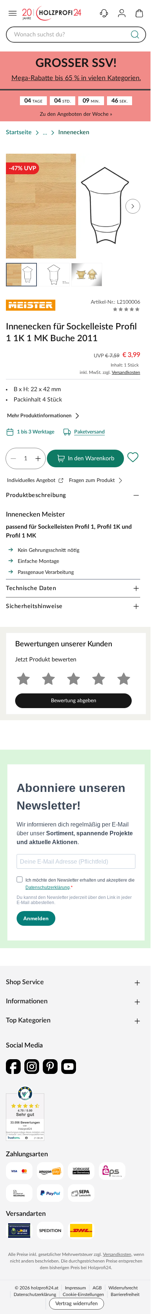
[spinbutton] (26, 458)
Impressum (75, 1288)
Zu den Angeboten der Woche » (76, 114)
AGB (97, 1288)
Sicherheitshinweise (34, 606)
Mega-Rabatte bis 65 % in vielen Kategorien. (76, 78)
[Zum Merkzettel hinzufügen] (132, 457)
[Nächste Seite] (132, 206)
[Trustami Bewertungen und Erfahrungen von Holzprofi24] (25, 1113)
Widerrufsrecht (123, 1288)
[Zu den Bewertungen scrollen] (126, 309)
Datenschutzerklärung (35, 1294)
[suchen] (135, 34)
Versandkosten (126, 372)
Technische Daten (31, 588)
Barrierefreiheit (125, 1294)
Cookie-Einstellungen (83, 1294)
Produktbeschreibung (36, 495)
